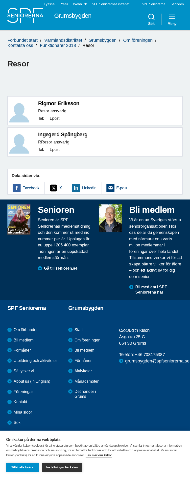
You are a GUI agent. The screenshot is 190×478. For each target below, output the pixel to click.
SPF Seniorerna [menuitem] (154, 4)
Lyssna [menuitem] (49, 4)
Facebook (31, 188)
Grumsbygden (103, 40)
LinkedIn (89, 188)
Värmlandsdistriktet (63, 40)
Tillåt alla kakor (22, 467)
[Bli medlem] (110, 218)
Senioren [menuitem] (177, 4)
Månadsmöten (86, 381)
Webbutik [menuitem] (80, 4)
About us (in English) (32, 381)
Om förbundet (25, 330)
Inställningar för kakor (62, 467)
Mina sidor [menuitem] (23, 412)
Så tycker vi (24, 371)
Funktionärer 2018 (58, 45)
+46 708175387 (150, 354)
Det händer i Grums (85, 394)
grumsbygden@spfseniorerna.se (157, 360)
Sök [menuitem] (151, 23)
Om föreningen (138, 40)
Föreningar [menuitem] (23, 392)
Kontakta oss (20, 45)
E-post (121, 188)
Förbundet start (22, 40)
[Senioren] (18, 219)
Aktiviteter (83, 371)
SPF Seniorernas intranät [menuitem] (110, 4)
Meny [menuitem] (171, 23)
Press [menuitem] (64, 4)
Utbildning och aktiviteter (35, 360)
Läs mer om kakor (99, 455)
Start (78, 330)
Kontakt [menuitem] (20, 402)
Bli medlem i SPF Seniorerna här (151, 289)
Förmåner (22, 350)
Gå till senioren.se (60, 268)
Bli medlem (23, 340)
